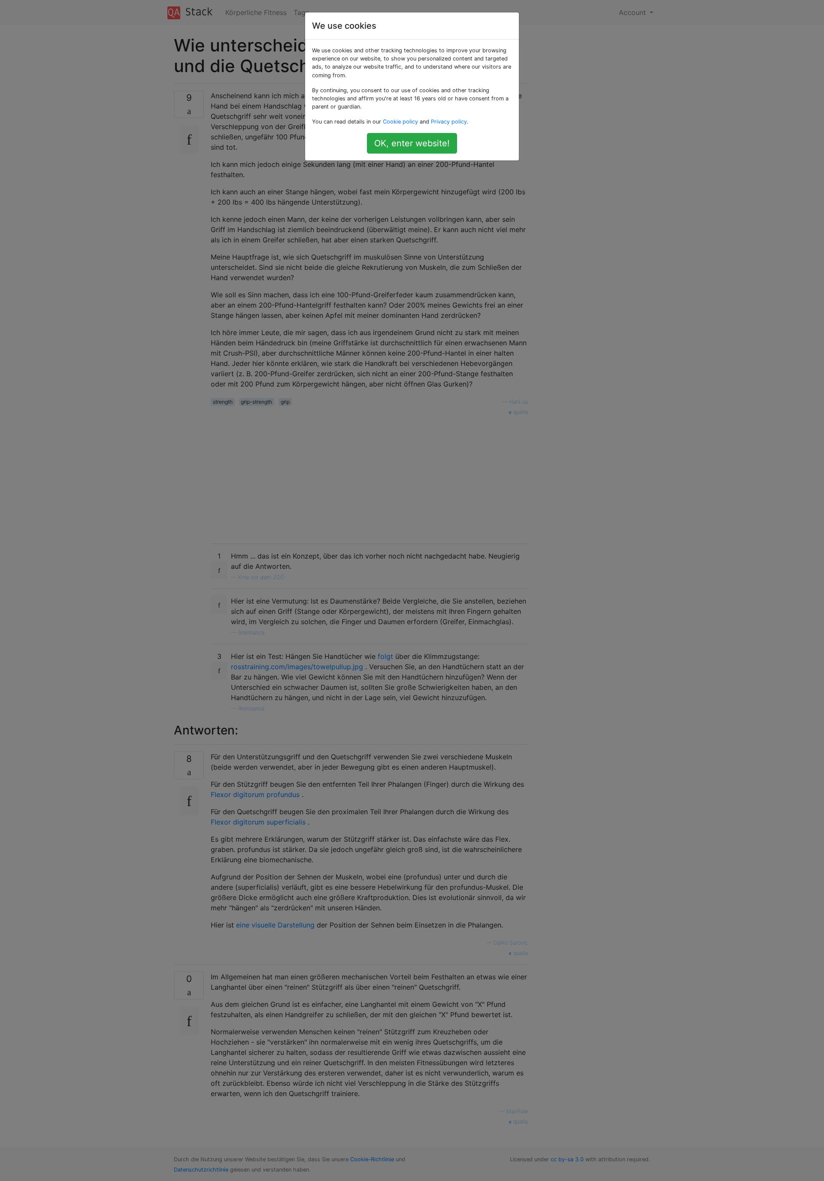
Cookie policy (400, 121)
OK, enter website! (412, 143)
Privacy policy (449, 121)
